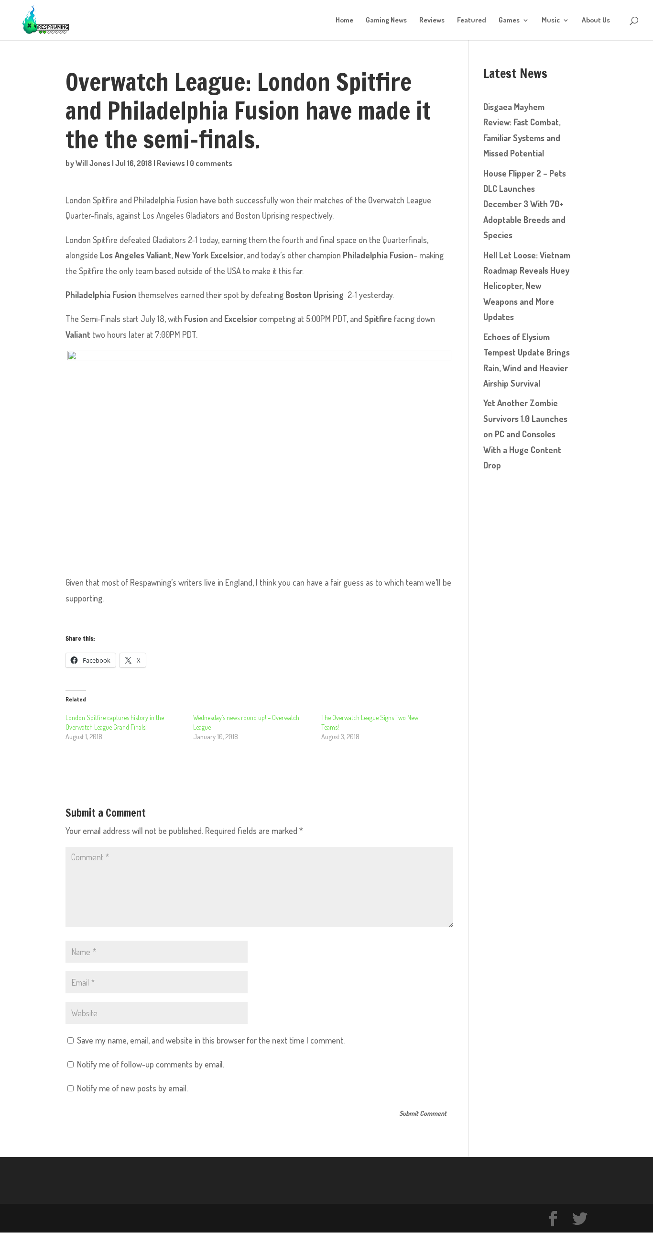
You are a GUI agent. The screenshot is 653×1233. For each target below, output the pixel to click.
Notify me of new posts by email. (132, 1088)
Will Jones (93, 163)
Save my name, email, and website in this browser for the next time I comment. (211, 1040)
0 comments (211, 163)
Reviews (432, 20)
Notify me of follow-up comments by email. (150, 1064)
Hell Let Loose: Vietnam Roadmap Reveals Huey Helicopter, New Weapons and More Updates (526, 286)
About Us (596, 20)
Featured (471, 20)
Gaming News (386, 20)
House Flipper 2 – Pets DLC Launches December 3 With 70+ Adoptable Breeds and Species (524, 204)
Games (509, 20)
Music (551, 20)
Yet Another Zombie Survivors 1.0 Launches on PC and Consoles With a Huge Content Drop (525, 434)
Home (344, 20)
